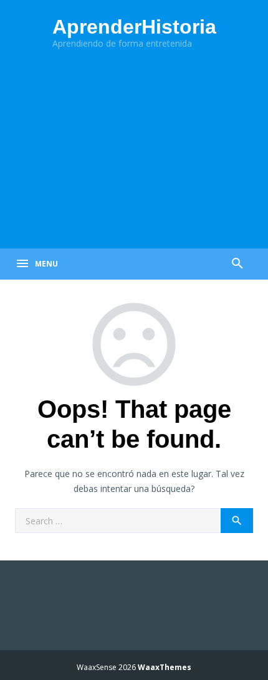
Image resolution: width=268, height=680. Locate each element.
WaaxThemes (164, 667)
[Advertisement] (134, 151)
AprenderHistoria (134, 27)
